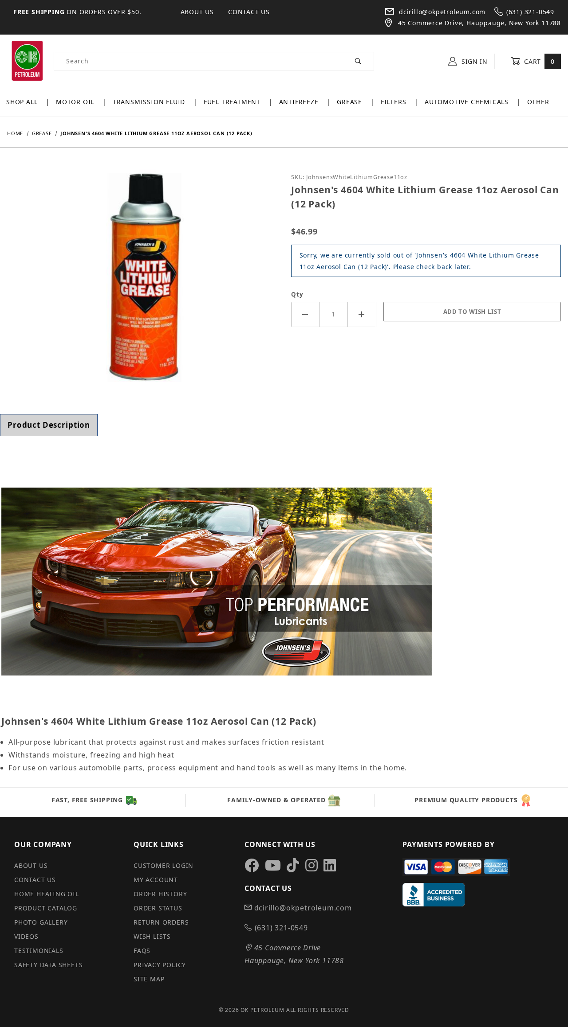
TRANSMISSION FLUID (150, 102)
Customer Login (163, 865)
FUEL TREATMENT (233, 102)
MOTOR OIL (76, 102)
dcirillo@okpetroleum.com (441, 12)
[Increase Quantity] (362, 314)
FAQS (142, 950)
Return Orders (161, 922)
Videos (26, 936)
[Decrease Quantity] (305, 314)
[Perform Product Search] (358, 61)
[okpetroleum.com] (27, 60)
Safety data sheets (48, 965)
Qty (297, 294)
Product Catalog (45, 908)
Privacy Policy (160, 965)
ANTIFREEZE (300, 102)
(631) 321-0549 (530, 12)
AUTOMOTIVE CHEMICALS (468, 102)
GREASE (350, 102)
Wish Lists (152, 936)
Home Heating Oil (46, 894)
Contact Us (249, 12)
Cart (538, 61)
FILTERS (394, 102)
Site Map (149, 979)
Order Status (158, 908)
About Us (197, 12)
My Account (156, 879)
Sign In (473, 61)
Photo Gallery (40, 922)
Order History (160, 894)
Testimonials (38, 950)
